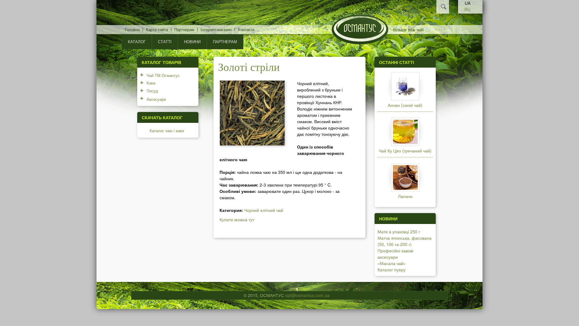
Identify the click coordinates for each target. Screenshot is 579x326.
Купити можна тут (237, 219)
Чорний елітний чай (263, 210)
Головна (132, 29)
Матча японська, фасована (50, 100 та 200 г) (405, 241)
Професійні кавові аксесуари (395, 254)
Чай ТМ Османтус (163, 75)
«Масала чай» (392, 263)
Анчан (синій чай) (405, 105)
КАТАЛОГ (137, 41)
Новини (192, 41)
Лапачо (405, 196)
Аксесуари (156, 99)
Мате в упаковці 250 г (399, 232)
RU (467, 9)
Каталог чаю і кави (167, 130)
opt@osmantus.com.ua (307, 295)
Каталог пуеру (392, 270)
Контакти (246, 29)
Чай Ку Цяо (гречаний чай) (405, 151)
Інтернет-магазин (216, 29)
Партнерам (184, 29)
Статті (165, 41)
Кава (151, 83)
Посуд (152, 91)
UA (467, 3)
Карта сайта (157, 29)
